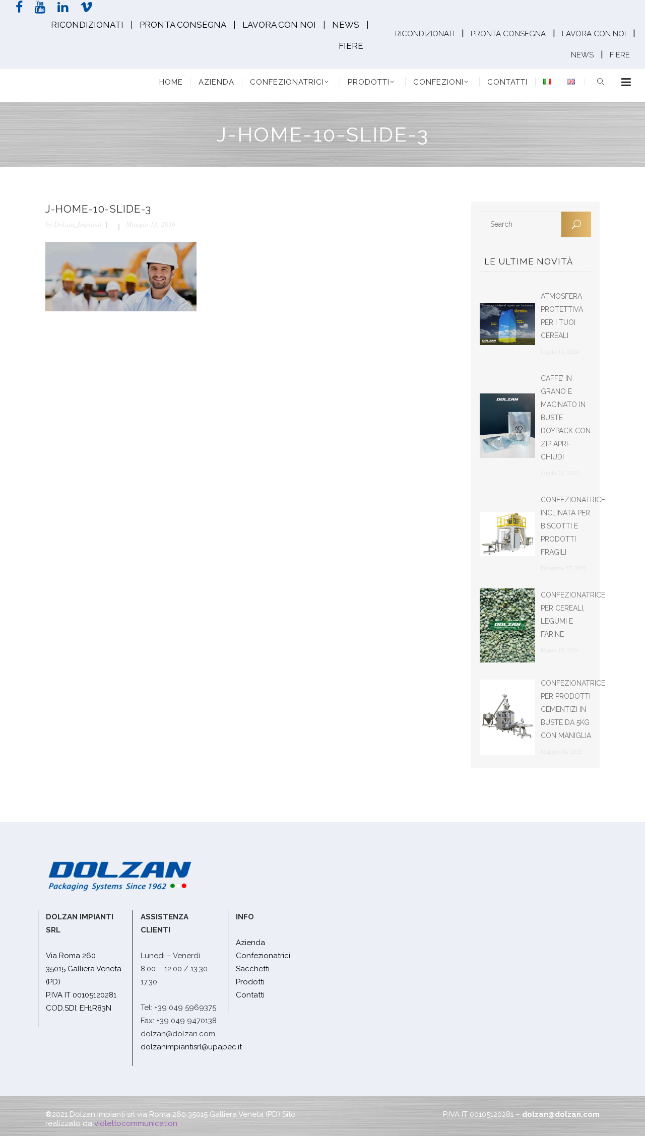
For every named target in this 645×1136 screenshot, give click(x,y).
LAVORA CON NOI (279, 25)
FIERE (351, 46)
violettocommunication (135, 1123)
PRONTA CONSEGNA (183, 25)
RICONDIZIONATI (87, 25)
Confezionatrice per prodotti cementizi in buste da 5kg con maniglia (573, 709)
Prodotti (250, 981)
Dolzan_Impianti (78, 224)
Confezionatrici (263, 955)
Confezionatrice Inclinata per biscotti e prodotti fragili (573, 526)
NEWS (345, 25)
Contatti (250, 994)
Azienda (250, 942)
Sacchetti (253, 968)
